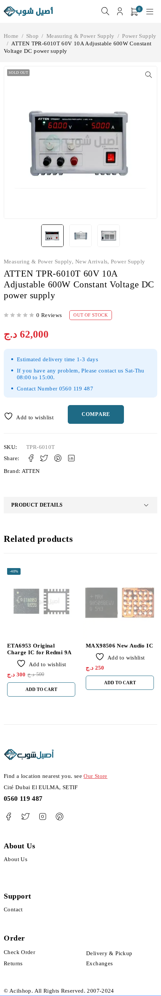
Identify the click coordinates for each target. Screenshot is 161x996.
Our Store (95, 776)
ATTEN (31, 471)
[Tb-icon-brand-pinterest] (59, 816)
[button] (148, 74)
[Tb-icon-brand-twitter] (25, 816)
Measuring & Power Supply (80, 36)
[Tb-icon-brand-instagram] (42, 816)
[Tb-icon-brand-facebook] (8, 816)
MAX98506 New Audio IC (119, 646)
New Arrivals (91, 262)
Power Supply (139, 36)
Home (11, 36)
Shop (32, 36)
